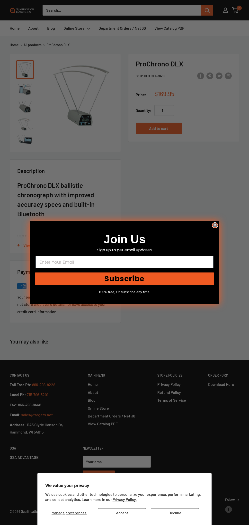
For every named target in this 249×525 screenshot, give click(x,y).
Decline (175, 512)
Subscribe (124, 278)
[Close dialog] (215, 225)
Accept (122, 512)
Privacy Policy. (125, 499)
